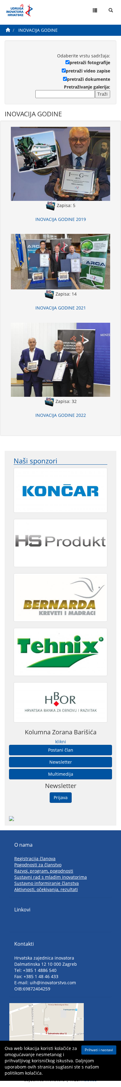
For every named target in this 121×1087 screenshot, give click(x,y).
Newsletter (60, 762)
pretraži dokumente (88, 79)
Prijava (61, 797)
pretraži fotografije (89, 62)
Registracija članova (35, 858)
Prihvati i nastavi (99, 1049)
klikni (60, 742)
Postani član (60, 750)
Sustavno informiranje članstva (46, 883)
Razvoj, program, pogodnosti (43, 871)
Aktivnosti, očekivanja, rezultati (46, 889)
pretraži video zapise (88, 71)
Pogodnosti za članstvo (37, 865)
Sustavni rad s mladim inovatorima (50, 877)
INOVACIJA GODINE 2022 (60, 415)
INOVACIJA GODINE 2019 (60, 219)
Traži (102, 94)
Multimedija (60, 774)
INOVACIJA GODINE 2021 (60, 308)
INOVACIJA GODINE (38, 30)
